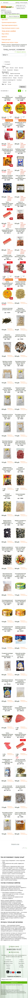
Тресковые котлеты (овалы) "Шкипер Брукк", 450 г (20, 363)
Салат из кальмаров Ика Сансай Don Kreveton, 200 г (20, 230)
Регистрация (23, 2)
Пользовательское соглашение (14, 984)
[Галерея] (22, 91)
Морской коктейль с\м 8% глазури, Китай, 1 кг (20, 655)
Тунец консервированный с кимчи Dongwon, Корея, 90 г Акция (7, 284)
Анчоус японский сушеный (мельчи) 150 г (20, 787)
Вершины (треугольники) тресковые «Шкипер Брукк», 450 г (20, 310)
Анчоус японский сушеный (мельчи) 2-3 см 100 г (7, 787)
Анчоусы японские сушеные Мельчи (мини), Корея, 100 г (20, 283)
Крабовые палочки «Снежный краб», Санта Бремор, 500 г (20, 150)
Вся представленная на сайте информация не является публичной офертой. (14, 955)
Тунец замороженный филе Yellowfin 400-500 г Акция (7, 204)
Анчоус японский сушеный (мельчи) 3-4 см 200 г (20, 761)
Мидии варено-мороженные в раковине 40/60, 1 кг (7, 522)
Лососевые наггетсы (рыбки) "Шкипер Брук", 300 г (20, 416)
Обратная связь (14, 952)
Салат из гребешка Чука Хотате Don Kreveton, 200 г (20, 548)
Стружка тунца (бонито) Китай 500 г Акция (7, 256)
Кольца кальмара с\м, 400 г (20, 494)
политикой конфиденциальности (8, 992)
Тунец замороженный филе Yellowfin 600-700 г (7, 734)
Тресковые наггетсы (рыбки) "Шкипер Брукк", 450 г (7, 416)
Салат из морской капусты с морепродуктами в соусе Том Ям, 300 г (20, 177)
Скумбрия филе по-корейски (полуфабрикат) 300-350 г (7, 761)
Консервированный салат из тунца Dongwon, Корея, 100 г (20, 576)
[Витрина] (19, 91)
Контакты (5, 2)
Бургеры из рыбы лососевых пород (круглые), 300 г (7, 363)
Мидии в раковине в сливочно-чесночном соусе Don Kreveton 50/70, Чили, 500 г (20, 523)
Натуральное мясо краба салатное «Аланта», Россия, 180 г (7, 708)
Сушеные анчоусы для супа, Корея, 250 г (20, 336)
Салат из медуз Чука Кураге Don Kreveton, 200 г (20, 814)
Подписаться (14, 982)
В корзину (9, 120)
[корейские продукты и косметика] (1, 5)
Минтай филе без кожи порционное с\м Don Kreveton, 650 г (7, 576)
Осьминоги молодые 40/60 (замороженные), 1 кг (7, 655)
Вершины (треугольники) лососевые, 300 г (7, 336)
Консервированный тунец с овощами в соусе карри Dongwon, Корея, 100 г (20, 603)
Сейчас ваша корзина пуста (11, 12)
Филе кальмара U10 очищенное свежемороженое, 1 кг (20, 682)
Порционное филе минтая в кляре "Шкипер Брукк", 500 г (20, 390)
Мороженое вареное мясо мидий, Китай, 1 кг (7, 681)
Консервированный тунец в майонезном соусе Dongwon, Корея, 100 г (7, 602)
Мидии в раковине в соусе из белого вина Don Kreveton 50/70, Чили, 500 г (7, 549)
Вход (18, 2)
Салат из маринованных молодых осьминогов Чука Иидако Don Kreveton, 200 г (20, 204)
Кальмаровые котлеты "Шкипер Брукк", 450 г (7, 389)
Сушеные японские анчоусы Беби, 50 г (7, 309)
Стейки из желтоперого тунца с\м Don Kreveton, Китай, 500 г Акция (7, 124)
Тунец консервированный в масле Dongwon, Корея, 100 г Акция (20, 98)
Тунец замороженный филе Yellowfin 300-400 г (7, 230)
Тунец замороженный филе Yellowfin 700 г (20, 708)
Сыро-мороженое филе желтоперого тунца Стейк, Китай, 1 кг (20, 443)
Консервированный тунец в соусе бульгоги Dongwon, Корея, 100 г (7, 629)
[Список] (25, 91)
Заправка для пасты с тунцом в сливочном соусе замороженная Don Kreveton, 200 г (20, 125)
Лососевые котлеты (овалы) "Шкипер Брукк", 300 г (7, 814)
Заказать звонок (21, 8)
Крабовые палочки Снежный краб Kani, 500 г (20, 628)
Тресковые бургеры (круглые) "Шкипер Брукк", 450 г (7, 442)
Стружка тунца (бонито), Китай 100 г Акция (20, 256)
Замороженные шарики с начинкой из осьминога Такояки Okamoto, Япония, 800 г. (7, 470)
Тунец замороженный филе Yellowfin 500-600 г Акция (20, 735)
